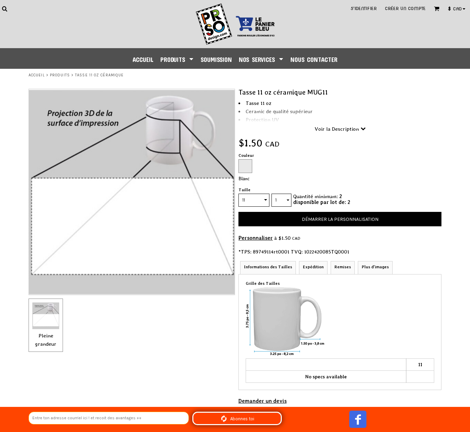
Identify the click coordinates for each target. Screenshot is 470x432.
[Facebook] (357, 419)
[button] (4, 8)
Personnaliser (255, 238)
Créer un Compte (405, 8)
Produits (60, 75)
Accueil (37, 75)
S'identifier (364, 8)
